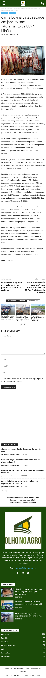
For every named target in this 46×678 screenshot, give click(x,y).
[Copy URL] (26, 40)
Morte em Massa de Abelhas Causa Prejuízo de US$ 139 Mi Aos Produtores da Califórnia (35, 287)
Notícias (4, 13)
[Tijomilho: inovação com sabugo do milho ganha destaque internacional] (7, 592)
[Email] (20, 40)
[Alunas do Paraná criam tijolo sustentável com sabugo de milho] (7, 605)
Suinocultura (5, 653)
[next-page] (24, 324)
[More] (33, 271)
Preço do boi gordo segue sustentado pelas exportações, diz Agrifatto (19, 482)
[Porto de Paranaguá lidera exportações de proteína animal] (8, 309)
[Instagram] (23, 573)
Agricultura (5, 634)
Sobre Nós (8, 668)
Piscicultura (5, 657)
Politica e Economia (8, 645)
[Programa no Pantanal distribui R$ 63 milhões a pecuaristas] (38, 309)
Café (3, 649)
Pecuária (9, 8)
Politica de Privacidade (21, 668)
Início (2, 8)
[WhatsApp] (15, 40)
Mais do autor (33, 301)
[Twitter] (9, 40)
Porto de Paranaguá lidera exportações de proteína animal (7, 317)
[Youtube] (28, 573)
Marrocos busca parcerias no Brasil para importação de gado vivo (22, 318)
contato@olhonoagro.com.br (26, 568)
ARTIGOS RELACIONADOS (16, 301)
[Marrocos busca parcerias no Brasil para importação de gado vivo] (23, 309)
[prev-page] (21, 324)
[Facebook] (3, 40)
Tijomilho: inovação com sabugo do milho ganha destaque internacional (28, 591)
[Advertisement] (23, 416)
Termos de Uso (36, 668)
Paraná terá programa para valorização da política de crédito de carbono (11, 286)
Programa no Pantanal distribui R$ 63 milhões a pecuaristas (37, 318)
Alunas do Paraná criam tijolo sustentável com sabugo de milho (29, 602)
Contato (23, 671)
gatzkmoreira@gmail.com (10, 454)
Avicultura (5, 314)
